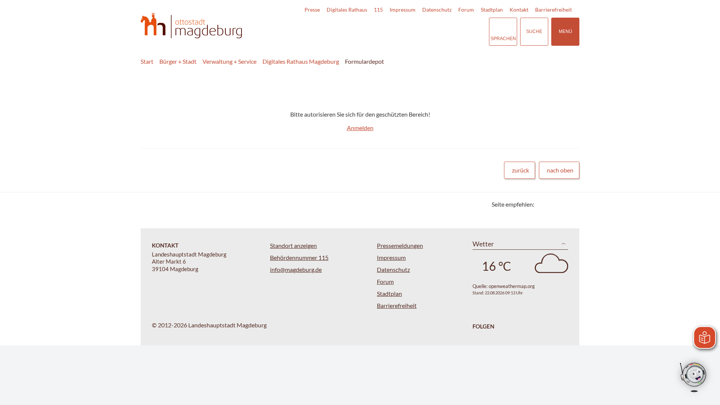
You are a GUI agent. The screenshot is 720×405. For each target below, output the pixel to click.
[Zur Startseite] (191, 26)
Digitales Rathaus (347, 9)
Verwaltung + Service (229, 61)
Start (147, 61)
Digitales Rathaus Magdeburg (300, 61)
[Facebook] (552, 204)
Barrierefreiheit (553, 9)
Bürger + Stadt (177, 61)
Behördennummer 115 (299, 257)
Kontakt (519, 9)
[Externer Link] (431, 31)
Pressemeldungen (400, 245)
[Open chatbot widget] (693, 378)
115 (378, 9)
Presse (312, 9)
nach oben (560, 170)
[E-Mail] (561, 204)
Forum (466, 9)
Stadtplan (492, 9)
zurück (520, 170)
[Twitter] (543, 204)
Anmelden (360, 127)
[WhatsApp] (571, 204)
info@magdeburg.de (296, 269)
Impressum (403, 9)
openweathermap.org (512, 286)
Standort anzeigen (293, 245)
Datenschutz (437, 9)
